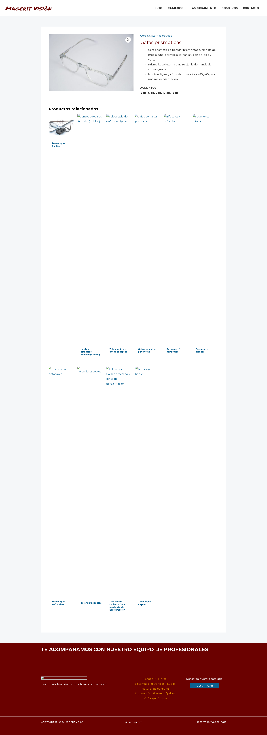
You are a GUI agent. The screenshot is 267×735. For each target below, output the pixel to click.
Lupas (171, 683)
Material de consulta (155, 688)
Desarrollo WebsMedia (211, 721)
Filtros (162, 678)
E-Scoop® (149, 678)
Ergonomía (142, 693)
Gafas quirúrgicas (155, 698)
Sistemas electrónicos (150, 683)
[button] (185, 8)
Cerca (144, 35)
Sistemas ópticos (160, 35)
